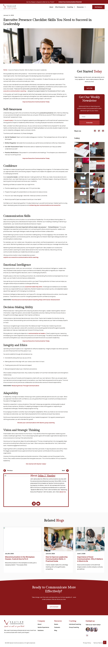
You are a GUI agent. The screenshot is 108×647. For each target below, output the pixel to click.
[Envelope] (38, 504)
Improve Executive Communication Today (36, 102)
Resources (80, 7)
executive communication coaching (14, 91)
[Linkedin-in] (87, 635)
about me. (63, 492)
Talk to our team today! (93, 624)
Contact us (90, 621)
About (51, 7)
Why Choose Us (60, 7)
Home (5, 70)
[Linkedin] (34, 504)
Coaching (70, 7)
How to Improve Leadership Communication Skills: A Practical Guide (57, 559)
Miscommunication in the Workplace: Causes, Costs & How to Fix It (20, 558)
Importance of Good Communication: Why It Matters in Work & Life (90, 559)
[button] (95, 130)
